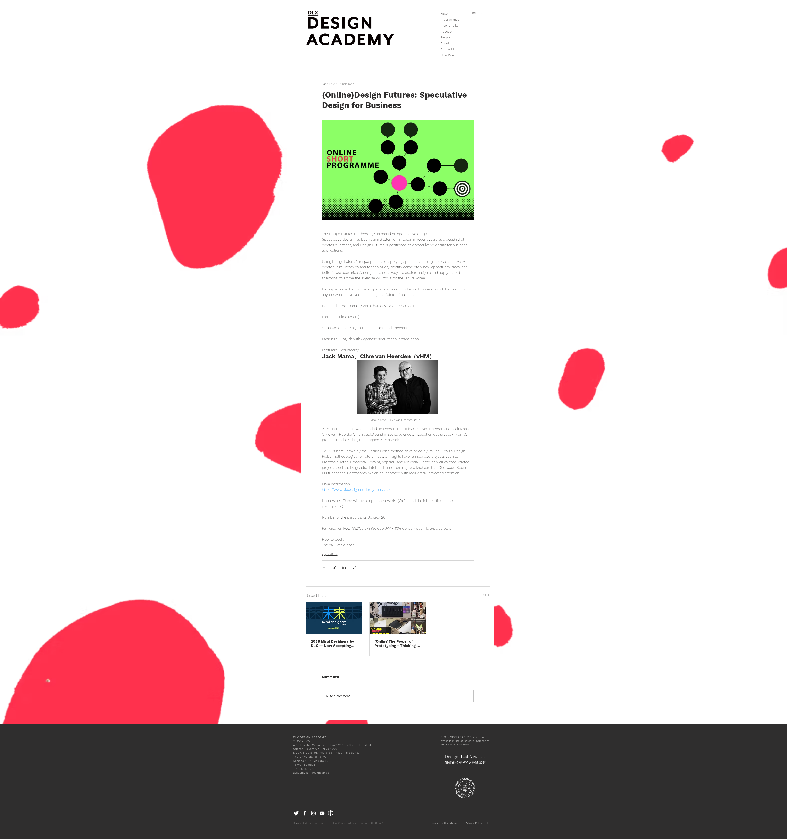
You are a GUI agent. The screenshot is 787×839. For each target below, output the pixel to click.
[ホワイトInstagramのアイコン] (313, 813)
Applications (330, 554)
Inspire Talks (449, 25)
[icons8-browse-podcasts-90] (331, 813)
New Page (448, 55)
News (445, 14)
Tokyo (297, 764)
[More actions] (471, 83)
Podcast (446, 31)
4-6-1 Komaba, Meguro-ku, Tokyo (314, 745)
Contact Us (449, 49)
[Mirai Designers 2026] (334, 618)
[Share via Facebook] (324, 567)
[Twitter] (296, 813)
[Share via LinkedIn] (344, 567)
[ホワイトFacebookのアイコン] (305, 813)
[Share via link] (354, 567)
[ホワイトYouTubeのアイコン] (322, 813)
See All (485, 594)
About (445, 43)
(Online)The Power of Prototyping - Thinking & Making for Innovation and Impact (396, 643)
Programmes (450, 20)
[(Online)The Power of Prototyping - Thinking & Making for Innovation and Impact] (398, 618)
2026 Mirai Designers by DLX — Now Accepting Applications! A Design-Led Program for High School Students (332, 643)
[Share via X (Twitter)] (334, 567)
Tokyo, (323, 756)
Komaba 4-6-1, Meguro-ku (310, 760)
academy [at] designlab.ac (311, 772)
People (445, 37)
